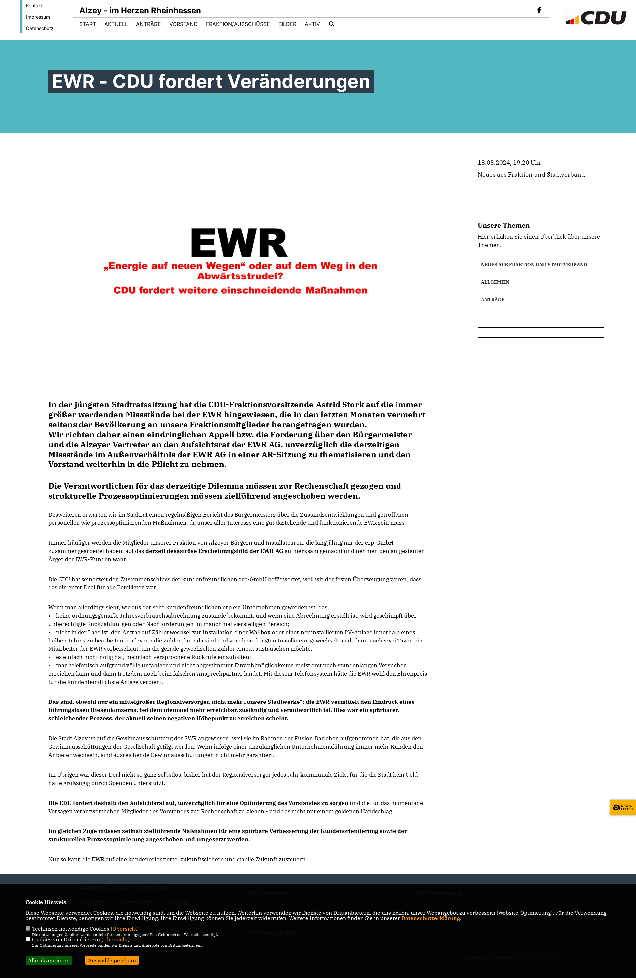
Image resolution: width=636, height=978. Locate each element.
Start (88, 24)
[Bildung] (541, 312)
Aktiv (312, 24)
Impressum (38, 17)
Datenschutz (40, 28)
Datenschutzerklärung (430, 918)
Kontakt (34, 5)
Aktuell (116, 24)
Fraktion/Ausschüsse (238, 24)
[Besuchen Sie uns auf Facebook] (539, 11)
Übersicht (124, 928)
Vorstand (183, 24)
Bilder (287, 24)
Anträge (148, 24)
